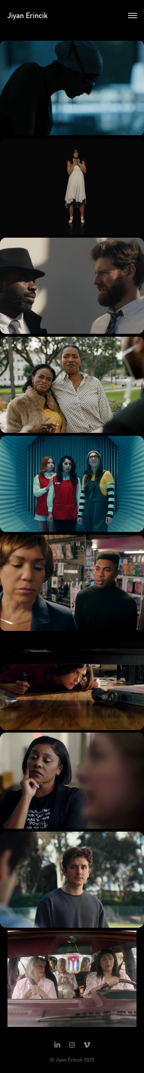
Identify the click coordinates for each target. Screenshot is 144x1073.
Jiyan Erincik (27, 15)
